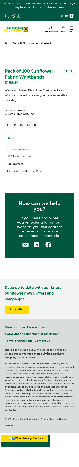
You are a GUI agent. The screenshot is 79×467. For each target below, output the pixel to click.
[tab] (39, 138)
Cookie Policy (36, 327)
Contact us (42, 340)
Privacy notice (15, 327)
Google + (28, 125)
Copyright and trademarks (23, 334)
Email (35, 125)
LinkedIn (21, 125)
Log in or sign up (51, 32)
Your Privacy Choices (29, 438)
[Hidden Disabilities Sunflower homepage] (17, 29)
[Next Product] (71, 71)
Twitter (14, 125)
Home (6, 43)
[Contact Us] (25, 244)
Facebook (8, 125)
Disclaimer (51, 334)
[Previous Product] (66, 71)
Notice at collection (16, 444)
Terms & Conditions (18, 340)
